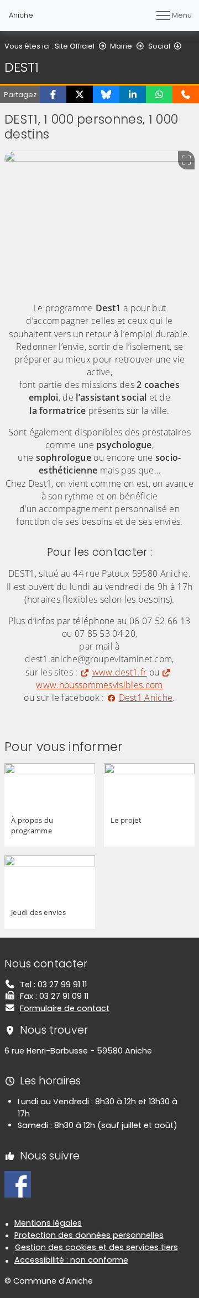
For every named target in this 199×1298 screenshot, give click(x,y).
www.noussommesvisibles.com (99, 685)
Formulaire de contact (64, 1008)
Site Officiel (75, 46)
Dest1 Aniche (145, 697)
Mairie (121, 46)
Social (159, 46)
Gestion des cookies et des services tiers (96, 1247)
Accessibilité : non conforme (71, 1259)
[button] (53, 94)
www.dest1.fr (119, 672)
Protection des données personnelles (89, 1235)
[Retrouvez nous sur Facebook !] (17, 1183)
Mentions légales (48, 1222)
